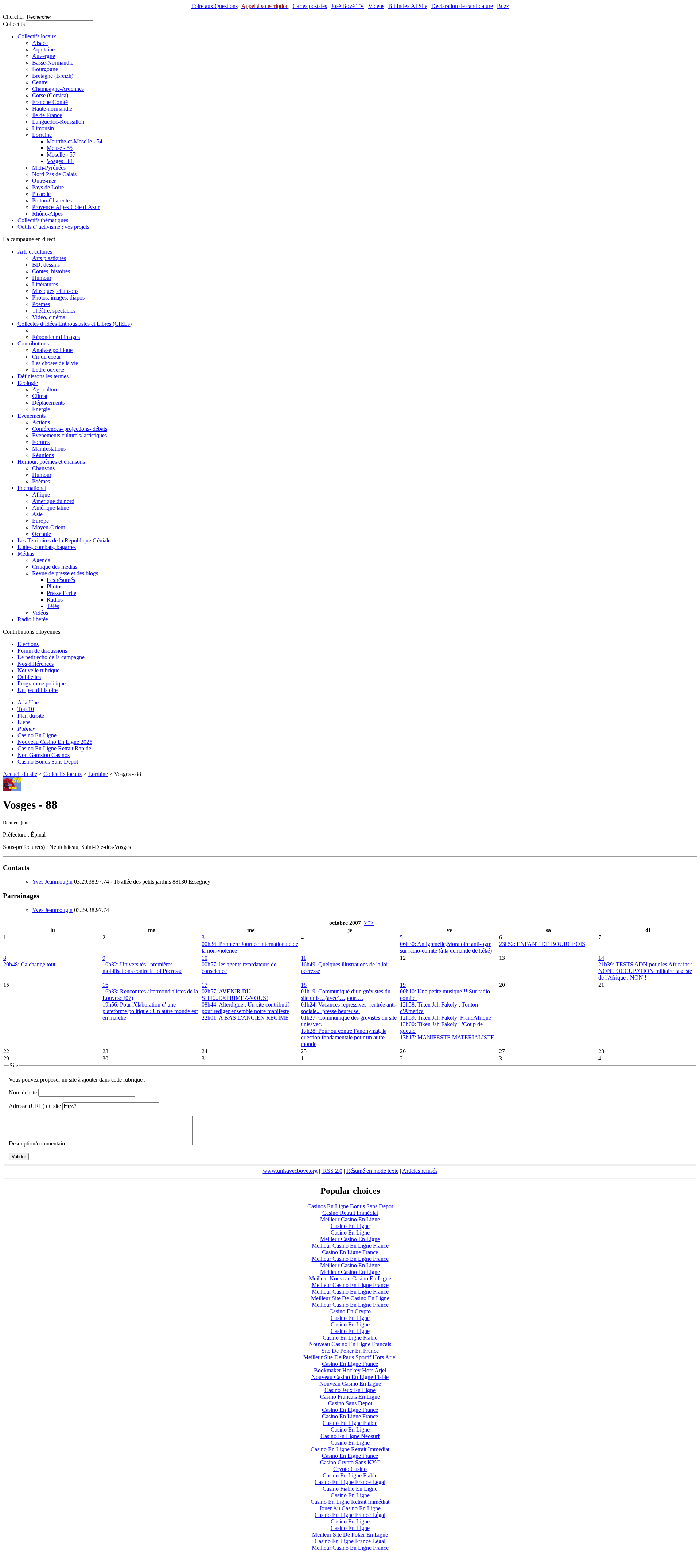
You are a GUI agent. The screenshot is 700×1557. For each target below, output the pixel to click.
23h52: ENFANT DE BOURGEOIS (542, 944)
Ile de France (47, 115)
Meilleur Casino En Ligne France (350, 1246)
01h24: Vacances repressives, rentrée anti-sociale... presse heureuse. (349, 1007)
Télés (53, 606)
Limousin (43, 128)
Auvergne (43, 56)
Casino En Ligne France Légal (350, 1482)
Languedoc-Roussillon (58, 122)
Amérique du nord (53, 501)
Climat (39, 396)
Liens (24, 722)
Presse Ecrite (61, 593)
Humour (41, 278)
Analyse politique (52, 350)
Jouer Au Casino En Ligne (350, 1508)
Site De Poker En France (350, 1351)
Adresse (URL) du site (35, 1106)
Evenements (32, 416)
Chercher (13, 16)
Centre (39, 82)
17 (204, 985)
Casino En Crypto (350, 1311)
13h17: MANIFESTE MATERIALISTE (447, 1037)
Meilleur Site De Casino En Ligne (350, 1298)
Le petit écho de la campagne (51, 657)
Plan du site (31, 715)
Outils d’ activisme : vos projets (53, 227)
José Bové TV (347, 6)
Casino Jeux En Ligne (350, 1390)
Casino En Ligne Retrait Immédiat (350, 1449)
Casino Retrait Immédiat (350, 1213)
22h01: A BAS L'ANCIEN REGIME (245, 1018)
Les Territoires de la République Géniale (64, 540)
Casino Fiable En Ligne (350, 1488)
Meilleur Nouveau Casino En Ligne (350, 1278)
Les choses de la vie (55, 363)
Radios (55, 599)
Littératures (45, 284)
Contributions (33, 343)
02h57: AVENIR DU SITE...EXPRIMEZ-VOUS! (235, 994)
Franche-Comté (50, 102)
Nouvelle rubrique (38, 670)
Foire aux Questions (214, 6)
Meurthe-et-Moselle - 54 (74, 141)
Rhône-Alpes (47, 213)
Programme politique (42, 683)
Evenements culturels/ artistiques (69, 435)
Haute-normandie (52, 108)
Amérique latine (50, 508)
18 (304, 985)
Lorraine (42, 135)
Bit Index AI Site (407, 6)
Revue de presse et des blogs (65, 573)
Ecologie (28, 383)
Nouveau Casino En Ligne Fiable (350, 1377)
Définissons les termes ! (45, 376)
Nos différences (36, 664)
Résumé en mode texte (372, 1171)
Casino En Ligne (37, 735)
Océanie (41, 534)
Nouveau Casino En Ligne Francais (350, 1344)
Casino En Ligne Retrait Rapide (54, 748)
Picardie (41, 194)
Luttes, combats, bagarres (47, 547)
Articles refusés (420, 1171)
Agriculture (45, 389)
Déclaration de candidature (462, 6)
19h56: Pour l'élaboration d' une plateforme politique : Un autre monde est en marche (150, 1011)
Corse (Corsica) (50, 95)
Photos (54, 586)
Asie (37, 514)
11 (303, 958)
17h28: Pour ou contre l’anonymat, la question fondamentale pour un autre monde (343, 1037)
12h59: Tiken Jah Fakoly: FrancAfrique (445, 1018)
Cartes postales (310, 6)
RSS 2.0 (332, 1171)
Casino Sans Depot (350, 1403)
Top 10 (26, 709)
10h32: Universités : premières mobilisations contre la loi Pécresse (142, 967)
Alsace (40, 43)
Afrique (41, 494)
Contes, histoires (51, 271)
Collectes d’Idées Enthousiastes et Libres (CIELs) (75, 324)
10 (204, 958)
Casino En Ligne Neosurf (350, 1436)
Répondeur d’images (56, 337)
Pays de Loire (48, 187)
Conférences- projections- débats (69, 429)
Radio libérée (33, 619)
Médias (26, 553)
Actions (41, 422)
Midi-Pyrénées (49, 168)
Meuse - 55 (60, 148)
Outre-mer (44, 181)
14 (601, 958)
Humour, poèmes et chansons (51, 462)
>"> (369, 923)
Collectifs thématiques (43, 220)
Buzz (503, 6)
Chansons (43, 468)
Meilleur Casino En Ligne (350, 1219)
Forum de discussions (42, 651)
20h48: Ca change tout (29, 964)
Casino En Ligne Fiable (350, 1337)
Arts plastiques (49, 258)
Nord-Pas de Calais (54, 174)
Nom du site (23, 1092)
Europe (40, 521)
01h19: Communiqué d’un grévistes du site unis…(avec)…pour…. (345, 994)
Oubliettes (29, 677)
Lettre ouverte (48, 370)
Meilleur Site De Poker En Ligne (350, 1534)
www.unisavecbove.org (290, 1171)
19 (403, 985)
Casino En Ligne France (350, 1252)
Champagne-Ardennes (58, 89)
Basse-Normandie (52, 62)
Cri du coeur (46, 356)
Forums (41, 442)
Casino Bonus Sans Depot (48, 761)
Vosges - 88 (60, 161)
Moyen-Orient (48, 527)
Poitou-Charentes (52, 200)
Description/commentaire (37, 1143)
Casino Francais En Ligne (350, 1397)
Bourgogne (45, 69)
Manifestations (49, 448)
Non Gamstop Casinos (44, 755)
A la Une (28, 702)
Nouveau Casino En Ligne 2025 (55, 742)
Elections (28, 644)
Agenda (41, 560)
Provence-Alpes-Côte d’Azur (66, 207)
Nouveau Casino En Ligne (350, 1383)
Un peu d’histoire (38, 690)
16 (105, 985)
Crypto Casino (350, 1469)
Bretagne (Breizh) (52, 76)
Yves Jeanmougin (52, 881)
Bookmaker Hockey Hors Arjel (350, 1370)
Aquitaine (43, 49)
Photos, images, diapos (58, 297)
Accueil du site (20, 774)
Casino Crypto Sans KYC (350, 1462)
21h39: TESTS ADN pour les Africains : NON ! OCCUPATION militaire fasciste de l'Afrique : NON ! (645, 971)
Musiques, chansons (55, 291)
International (32, 488)
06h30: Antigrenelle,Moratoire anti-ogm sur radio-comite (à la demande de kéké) (446, 947)
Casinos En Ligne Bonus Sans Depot (350, 1206)
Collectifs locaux (37, 36)
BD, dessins (46, 265)
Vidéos (376, 6)
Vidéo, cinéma (48, 317)
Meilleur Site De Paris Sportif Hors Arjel (350, 1357)
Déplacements (48, 402)
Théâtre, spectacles (53, 311)
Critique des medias (54, 567)
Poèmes (41, 304)
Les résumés (61, 580)
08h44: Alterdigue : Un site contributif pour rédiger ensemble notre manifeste (245, 1007)
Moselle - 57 (61, 154)
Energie (41, 409)
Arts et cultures (35, 251)
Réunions (43, 455)
